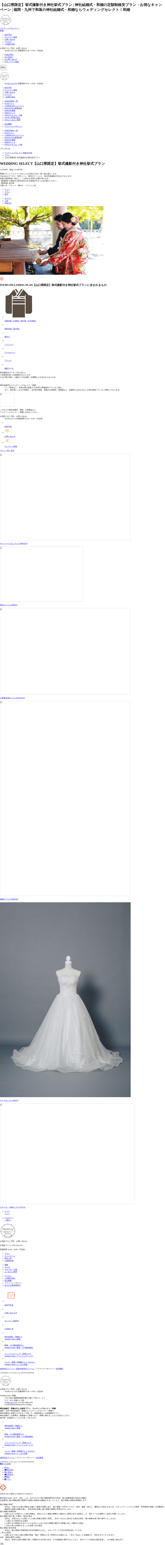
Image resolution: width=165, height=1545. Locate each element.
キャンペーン (9, 1256)
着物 (6, 1265)
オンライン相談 (10, 37)
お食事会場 (8, 1261)
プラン (7, 192)
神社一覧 (8, 1258)
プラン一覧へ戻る (7, 451)
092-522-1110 (12, 84)
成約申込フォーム (7, 1369)
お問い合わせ (9, 39)
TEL (7, 1468)
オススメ (8, 198)
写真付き (8, 203)
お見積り (9, 1472)
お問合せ (9, 1475)
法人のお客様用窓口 (12, 1285)
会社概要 (8, 124)
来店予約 (8, 35)
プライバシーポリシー (13, 126)
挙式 (6, 194)
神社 (8, 1477)
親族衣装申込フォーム (25, 1369)
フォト (7, 190)
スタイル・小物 (10, 1269)
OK (2, 1544)
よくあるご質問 (10, 1272)
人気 (6, 201)
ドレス (7, 1267)
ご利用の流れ (9, 44)
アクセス (8, 42)
